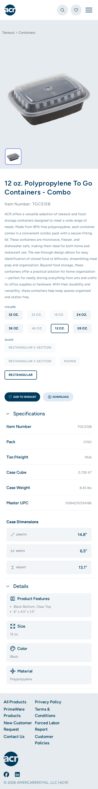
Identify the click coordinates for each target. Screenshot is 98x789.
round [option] (70, 361)
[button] (58, 396)
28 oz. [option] (82, 328)
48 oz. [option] (37, 328)
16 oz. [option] (59, 315)
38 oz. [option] (14, 328)
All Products (15, 701)
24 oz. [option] (82, 315)
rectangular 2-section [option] (30, 347)
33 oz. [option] (36, 315)
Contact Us (14, 736)
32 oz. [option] (14, 315)
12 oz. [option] (59, 328)
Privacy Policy (48, 701)
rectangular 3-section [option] (30, 361)
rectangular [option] (21, 375)
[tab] (13, 156)
